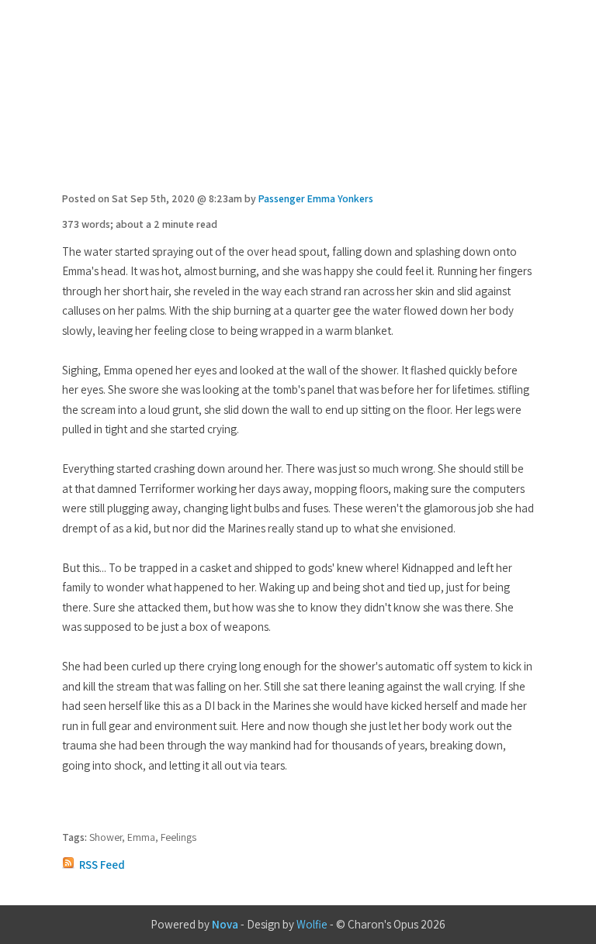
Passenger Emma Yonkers (315, 198)
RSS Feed (102, 864)
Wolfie (311, 924)
